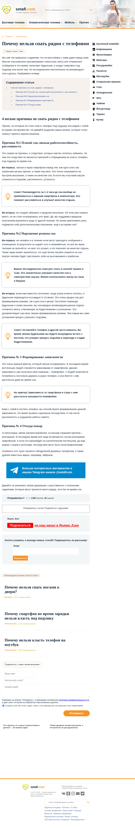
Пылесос (101, 71)
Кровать (9, 597)
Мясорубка (102, 76)
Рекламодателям (77, 820)
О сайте (74, 807)
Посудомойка (104, 65)
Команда (77, 810)
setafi (38, 787)
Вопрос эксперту (71, 817)
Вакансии (48, 814)
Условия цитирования (53, 810)
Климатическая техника (44, 22)
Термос (100, 114)
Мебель (70, 22)
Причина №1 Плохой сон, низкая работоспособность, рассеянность (46, 92)
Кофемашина (104, 49)
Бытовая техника (13, 22)
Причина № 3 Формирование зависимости (35, 100)
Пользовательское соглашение (56, 820)
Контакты (66, 807)
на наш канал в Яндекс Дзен (44, 525)
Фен (98, 98)
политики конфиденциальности (74, 700)
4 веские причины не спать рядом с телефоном (32, 88)
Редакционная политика (53, 817)
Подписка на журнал (52, 807)
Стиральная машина (108, 81)
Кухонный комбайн (107, 44)
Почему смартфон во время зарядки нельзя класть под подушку (37, 615)
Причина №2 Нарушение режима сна (32, 96)
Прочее (84, 22)
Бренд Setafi (68, 810)
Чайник (100, 103)
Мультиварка (104, 54)
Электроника (11, 624)
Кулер (99, 119)
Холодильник (104, 92)
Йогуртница (103, 108)
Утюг (99, 87)
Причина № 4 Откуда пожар (28, 105)
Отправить (76, 713)
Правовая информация (62, 814)
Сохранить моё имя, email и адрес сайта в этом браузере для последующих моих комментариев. (44, 706)
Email (16, 546)
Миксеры (101, 60)
